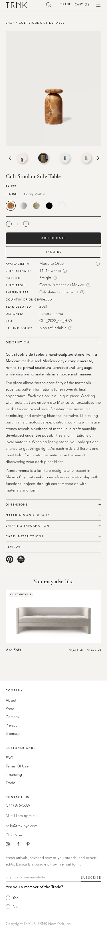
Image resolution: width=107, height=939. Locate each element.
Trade (65, 4)
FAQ (9, 758)
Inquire (53, 251)
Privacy (11, 725)
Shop (10, 22)
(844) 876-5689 (18, 805)
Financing (14, 775)
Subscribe (91, 877)
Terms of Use (17, 766)
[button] (49, 4)
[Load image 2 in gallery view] (43, 158)
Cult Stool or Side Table (41, 22)
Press (10, 709)
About (11, 701)
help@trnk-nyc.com (21, 826)
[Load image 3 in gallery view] (65, 158)
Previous (9, 158)
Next (97, 158)
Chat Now (14, 835)
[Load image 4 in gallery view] (86, 158)
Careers (12, 717)
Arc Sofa (13, 650)
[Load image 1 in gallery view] (22, 158)
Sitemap (13, 734)
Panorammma (51, 314)
